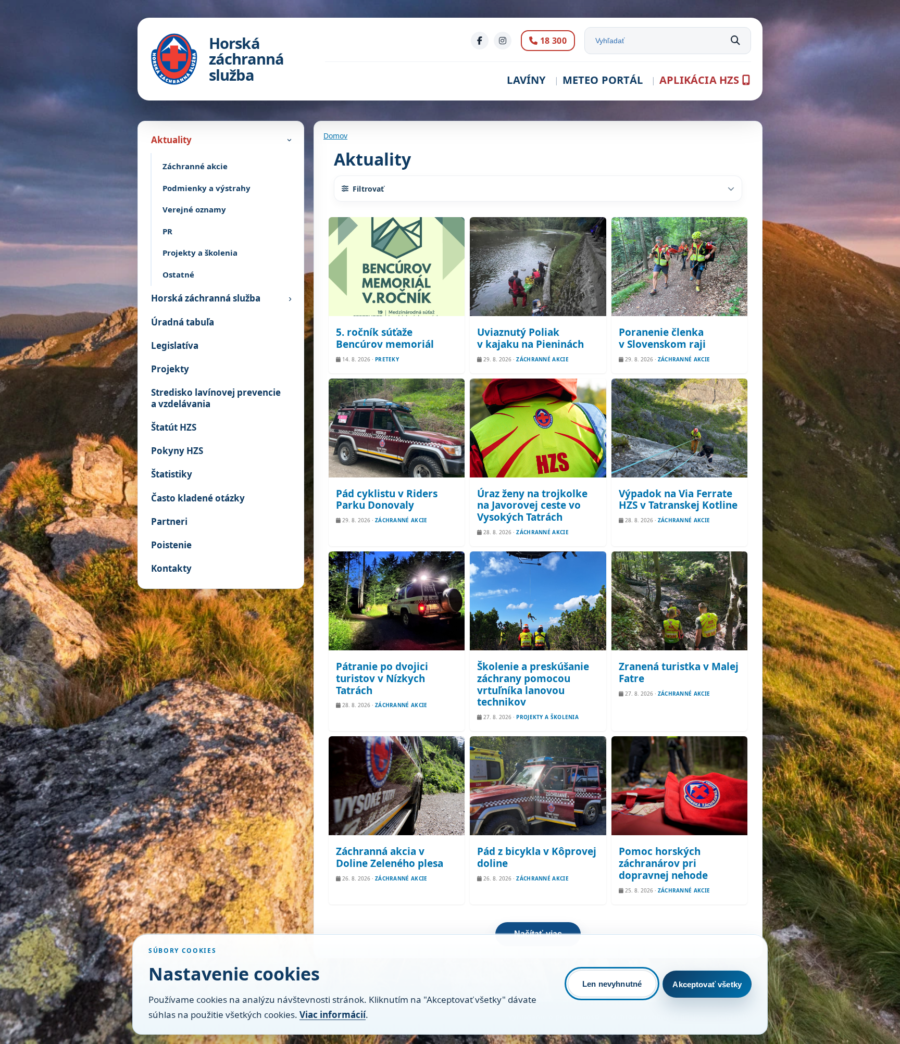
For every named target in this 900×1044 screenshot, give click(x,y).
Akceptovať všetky (707, 984)
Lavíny (526, 80)
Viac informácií (332, 1015)
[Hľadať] (735, 40)
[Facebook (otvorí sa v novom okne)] (480, 40)
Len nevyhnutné (612, 983)
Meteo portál (602, 80)
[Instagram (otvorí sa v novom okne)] (502, 40)
